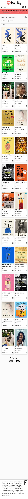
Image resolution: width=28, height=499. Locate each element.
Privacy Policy (12, 483)
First (11, 361)
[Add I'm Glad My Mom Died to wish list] (13, 298)
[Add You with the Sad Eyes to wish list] (26, 243)
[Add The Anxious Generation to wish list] (26, 161)
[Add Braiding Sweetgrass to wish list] (26, 271)
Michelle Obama (20, 348)
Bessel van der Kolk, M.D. (8, 266)
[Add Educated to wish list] (26, 216)
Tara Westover (19, 211)
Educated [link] (17, 209)
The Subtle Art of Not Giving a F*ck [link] (20, 182)
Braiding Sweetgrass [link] (19, 264)
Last (18, 361)
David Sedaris (5, 211)
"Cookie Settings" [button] (20, 490)
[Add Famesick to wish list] (13, 106)
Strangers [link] (4, 45)
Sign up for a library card (17, 10)
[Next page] (18, 358)
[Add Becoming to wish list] (26, 353)
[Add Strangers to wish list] (13, 51)
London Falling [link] (5, 182)
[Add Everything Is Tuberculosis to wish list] (13, 161)
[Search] (2, 7)
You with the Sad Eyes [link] (20, 237)
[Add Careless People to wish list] (13, 243)
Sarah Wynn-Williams (7, 238)
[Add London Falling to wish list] (13, 188)
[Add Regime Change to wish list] (13, 133)
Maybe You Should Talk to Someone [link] (20, 319)
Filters (3, 24)
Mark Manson (19, 184)
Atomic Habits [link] (18, 72)
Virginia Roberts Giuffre (21, 129)
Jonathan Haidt (19, 156)
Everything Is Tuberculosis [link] (7, 155)
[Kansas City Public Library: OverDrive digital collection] (14, 3)
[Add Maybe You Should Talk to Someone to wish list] (26, 325)
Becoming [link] (17, 346)
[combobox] (11, 7)
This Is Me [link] (17, 100)
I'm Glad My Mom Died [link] (7, 292)
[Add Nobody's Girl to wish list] (26, 133)
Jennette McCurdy (6, 293)
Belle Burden (5, 47)
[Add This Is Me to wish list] (26, 106)
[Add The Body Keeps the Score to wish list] (13, 271)
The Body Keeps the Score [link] (7, 264)
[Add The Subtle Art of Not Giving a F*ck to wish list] (26, 188)
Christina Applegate (20, 238)
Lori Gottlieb (19, 321)
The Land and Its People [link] (7, 209)
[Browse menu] (26, 7)
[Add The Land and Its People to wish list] (13, 216)
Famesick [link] (4, 100)
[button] (23, 17)
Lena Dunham (5, 101)
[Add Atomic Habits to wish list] (26, 79)
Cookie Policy (6, 495)
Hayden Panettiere (20, 101)
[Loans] (23, 7)
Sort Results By (4, 21)
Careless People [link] (5, 237)
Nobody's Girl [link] (18, 127)
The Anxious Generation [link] (20, 155)
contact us (6, 12)
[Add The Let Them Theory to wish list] (13, 79)
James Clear (19, 74)
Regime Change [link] (5, 127)
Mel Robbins (5, 74)
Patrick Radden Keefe (7, 184)
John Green (5, 156)
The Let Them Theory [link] (7, 72)
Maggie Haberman (6, 129)
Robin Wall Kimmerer (20, 266)
